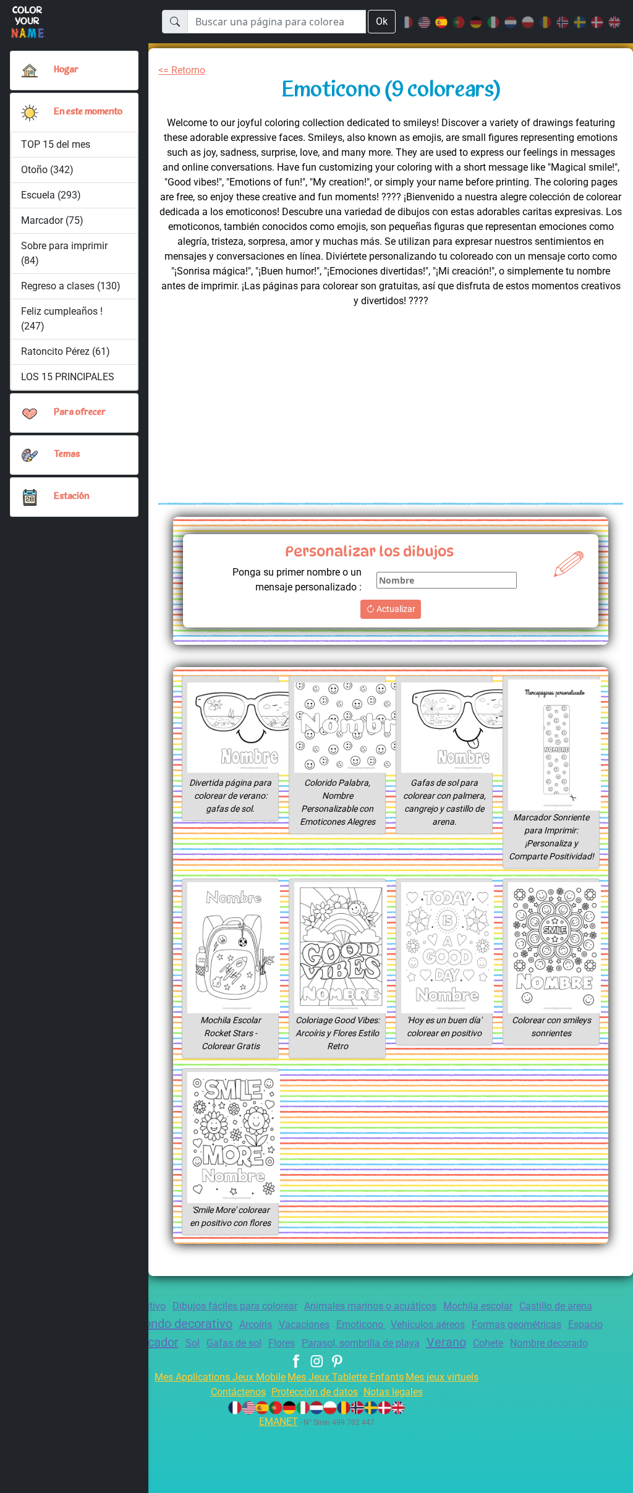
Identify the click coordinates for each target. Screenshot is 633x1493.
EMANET (278, 1421)
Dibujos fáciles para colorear (234, 1306)
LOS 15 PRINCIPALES (67, 377)
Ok (382, 21)
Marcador (152, 1342)
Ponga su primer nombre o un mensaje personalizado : (297, 579)
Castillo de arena (555, 1306)
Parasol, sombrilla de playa (361, 1343)
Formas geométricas (516, 1324)
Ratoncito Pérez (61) (65, 351)
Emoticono (361, 1324)
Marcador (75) (52, 220)
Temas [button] (67, 454)
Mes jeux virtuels (442, 1377)
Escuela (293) (51, 195)
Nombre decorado (549, 1343)
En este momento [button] (88, 112)
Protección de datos (314, 1392)
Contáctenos (238, 1392)
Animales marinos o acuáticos (370, 1306)
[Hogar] (29, 70)
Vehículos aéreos (428, 1324)
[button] (29, 112)
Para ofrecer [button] (80, 412)
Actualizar (395, 609)
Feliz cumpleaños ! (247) (62, 318)
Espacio (585, 1324)
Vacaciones (304, 1324)
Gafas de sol (233, 1343)
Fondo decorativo (184, 1323)
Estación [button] (71, 496)
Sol (192, 1343)
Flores (281, 1343)
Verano (446, 1342)
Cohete (488, 1343)
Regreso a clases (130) (71, 286)
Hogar (66, 70)
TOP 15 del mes (55, 144)
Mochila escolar (477, 1306)
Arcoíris (255, 1324)
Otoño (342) (47, 170)
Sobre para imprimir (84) (64, 253)
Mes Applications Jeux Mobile (220, 1377)
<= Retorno (181, 70)
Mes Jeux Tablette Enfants (345, 1377)
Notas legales (393, 1392)
